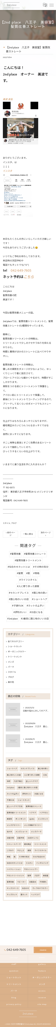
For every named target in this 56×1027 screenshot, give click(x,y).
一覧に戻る (28, 534)
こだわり (10, 850)
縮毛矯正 (27, 844)
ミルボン (29, 863)
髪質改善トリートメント (16, 812)
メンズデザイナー (14, 825)
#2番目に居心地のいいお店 (35, 619)
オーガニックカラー (17, 651)
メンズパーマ (36, 831)
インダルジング (42, 863)
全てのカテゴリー (16, 641)
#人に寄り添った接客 (28, 586)
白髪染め (32, 882)
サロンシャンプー (31, 869)
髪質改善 (10, 882)
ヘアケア (32, 812)
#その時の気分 (40, 567)
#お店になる (36, 612)
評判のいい (26, 794)
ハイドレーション (14, 869)
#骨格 (36, 573)
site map (42, 1004)
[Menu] (51, 5)
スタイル (6, 523)
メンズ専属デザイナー (32, 825)
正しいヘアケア (32, 781)
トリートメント (15, 656)
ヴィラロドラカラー (40, 888)
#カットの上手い (35, 606)
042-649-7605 (21, 270)
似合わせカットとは (14, 863)
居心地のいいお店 (14, 775)
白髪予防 (20, 838)
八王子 (37, 875)
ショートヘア (12, 768)
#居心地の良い (39, 593)
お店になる (38, 794)
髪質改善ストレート (33, 806)
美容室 (45, 875)
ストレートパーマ (14, 844)
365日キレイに (33, 838)
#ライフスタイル (28, 580)
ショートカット (15, 646)
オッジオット (21, 819)
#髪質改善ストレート (35, 554)
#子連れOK (17, 606)
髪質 (29, 875)
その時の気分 (24, 856)
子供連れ (43, 882)
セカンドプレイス (27, 768)
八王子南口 (18, 781)
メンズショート (22, 831)
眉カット (24, 894)
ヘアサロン (44, 812)
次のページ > (46, 534)
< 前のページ (10, 534)
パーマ (11, 667)
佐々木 (9, 831)
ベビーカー (21, 882)
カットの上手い (13, 794)
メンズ (11, 662)
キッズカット (12, 894)
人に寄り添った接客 (32, 775)
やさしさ (20, 850)
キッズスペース (13, 888)
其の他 (11, 682)
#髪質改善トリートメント (28, 561)
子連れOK (10, 800)
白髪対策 (10, 838)
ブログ (14, 523)
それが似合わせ (39, 856)
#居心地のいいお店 (19, 599)
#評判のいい (19, 612)
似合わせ (25, 888)
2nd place (10, 787)
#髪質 (20, 573)
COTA (45, 775)
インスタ (7, 171)
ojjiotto (31, 819)
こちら (29, 277)
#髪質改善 (15, 554)
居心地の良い (43, 768)
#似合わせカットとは (19, 567)
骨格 (8, 856)
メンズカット (43, 819)
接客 (29, 850)
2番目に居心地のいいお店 (27, 787)
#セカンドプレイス (19, 593)
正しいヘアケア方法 (14, 806)
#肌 (28, 573)
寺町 (8, 781)
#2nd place (12, 619)
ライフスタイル (40, 850)
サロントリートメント (15, 875)
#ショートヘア (39, 599)
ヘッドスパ (35, 894)
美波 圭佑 (8, 99)
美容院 (9, 819)
